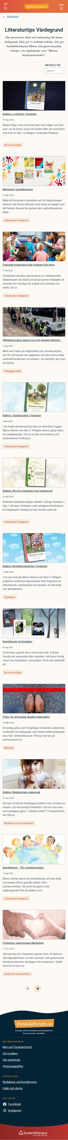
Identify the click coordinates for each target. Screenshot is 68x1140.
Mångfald (8, 747)
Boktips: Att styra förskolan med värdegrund (27, 491)
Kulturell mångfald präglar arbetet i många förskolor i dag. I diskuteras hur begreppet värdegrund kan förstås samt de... (34, 505)
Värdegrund (12, 16)
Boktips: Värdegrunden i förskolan (22, 415)
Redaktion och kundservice (20, 1082)
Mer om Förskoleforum (17, 1047)
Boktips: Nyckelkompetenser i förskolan (25, 566)
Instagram (14, 1110)
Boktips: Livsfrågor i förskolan (20, 114)
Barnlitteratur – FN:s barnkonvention (23, 867)
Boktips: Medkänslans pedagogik (21, 792)
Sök (5, 3)
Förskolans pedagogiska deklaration (23, 943)
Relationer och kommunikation (19, 823)
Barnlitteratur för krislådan (17, 641)
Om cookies (10, 1053)
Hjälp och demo (13, 1088)
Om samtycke (11, 1060)
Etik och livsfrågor (12, 145)
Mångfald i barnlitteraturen (18, 189)
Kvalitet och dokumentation (17, 973)
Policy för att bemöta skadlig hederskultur (26, 717)
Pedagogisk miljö (12, 371)
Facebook (14, 1104)
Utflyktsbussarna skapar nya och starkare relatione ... (33, 340)
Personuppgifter (13, 1066)
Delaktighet (9, 597)
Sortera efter (53, 65)
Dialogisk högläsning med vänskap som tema (29, 265)
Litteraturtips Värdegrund (16, 220)
